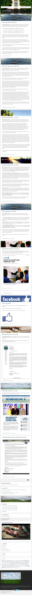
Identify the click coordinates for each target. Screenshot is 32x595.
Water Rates (22, 566)
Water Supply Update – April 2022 (9, 211)
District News (13, 107)
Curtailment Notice (11, 561)
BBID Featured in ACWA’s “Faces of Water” (10, 248)
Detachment (21, 561)
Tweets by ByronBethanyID (4, 520)
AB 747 (5, 560)
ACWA (7, 560)
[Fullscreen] (29, 538)
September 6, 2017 (5, 380)
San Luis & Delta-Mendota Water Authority (14, 562)
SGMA (10, 563)
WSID (18, 567)
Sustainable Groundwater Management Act (20, 565)
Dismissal (23, 561)
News (5, 12)
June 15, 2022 (4, 201)
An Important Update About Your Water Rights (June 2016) (14, 437)
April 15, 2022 (4, 238)
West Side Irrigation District (9, 567)
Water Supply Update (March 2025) (9, 22)
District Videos (3, 547)
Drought (26, 561)
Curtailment (7, 561)
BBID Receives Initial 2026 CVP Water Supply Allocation (8, 492)
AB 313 (3, 560)
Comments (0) (13, 433)
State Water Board (18, 563)
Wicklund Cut (16, 567)
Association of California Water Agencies (16, 560)
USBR (16, 566)
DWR (28, 561)
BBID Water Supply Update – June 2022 (10, 165)
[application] (16, 532)
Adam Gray (10, 560)
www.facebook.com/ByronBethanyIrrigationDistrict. (18, 310)
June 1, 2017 (4, 433)
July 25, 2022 (4, 154)
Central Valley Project (25, 560)
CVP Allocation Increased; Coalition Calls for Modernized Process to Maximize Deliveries (13, 489)
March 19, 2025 (5, 55)
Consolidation (4, 561)
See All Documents (4, 511)
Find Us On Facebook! (6, 303)
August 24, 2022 (5, 107)
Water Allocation (19, 566)
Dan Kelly (19, 561)
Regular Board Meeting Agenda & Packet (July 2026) (8, 505)
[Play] (2, 538)
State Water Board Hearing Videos (6, 550)
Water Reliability (25, 566)
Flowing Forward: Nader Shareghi (6, 493)
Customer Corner (9, 55)
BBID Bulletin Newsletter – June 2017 (10, 390)
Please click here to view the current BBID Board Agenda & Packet (10, 484)
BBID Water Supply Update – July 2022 (10, 117)
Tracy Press (3, 566)
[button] (16, 531)
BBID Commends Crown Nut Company (10, 334)
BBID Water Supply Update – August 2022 (10, 66)
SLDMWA (13, 563)
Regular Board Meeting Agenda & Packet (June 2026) (9, 508)
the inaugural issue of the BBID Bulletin (20, 392)
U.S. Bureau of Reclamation (10, 566)
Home (3, 12)
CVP (17, 561)
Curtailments (15, 561)
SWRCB (27, 565)
